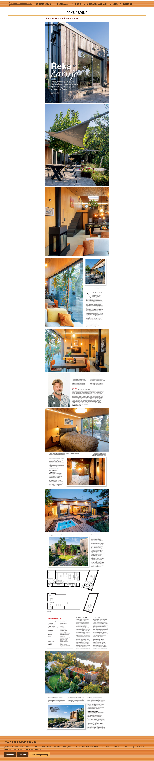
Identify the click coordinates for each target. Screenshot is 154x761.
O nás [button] (77, 4)
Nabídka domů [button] (43, 4)
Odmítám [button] (22, 754)
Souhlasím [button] (10, 754)
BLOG (116, 4)
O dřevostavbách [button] (97, 4)
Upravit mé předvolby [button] (39, 754)
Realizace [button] (63, 4)
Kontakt (127, 4)
